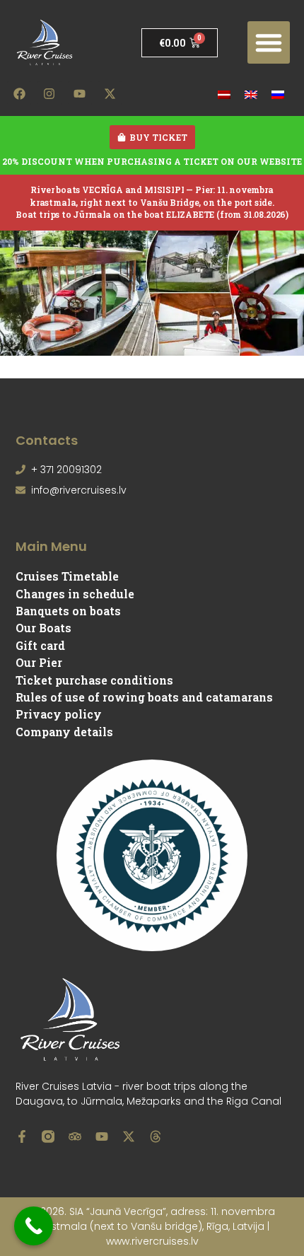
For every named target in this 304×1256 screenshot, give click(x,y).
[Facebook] (19, 93)
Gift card (40, 645)
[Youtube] (80, 93)
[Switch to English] (251, 93)
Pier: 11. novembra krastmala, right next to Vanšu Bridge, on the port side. (152, 196)
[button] (268, 42)
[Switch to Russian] (277, 93)
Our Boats (43, 627)
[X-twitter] (110, 93)
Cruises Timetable (67, 576)
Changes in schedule (75, 593)
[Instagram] (49, 93)
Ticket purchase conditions (94, 680)
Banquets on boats (68, 610)
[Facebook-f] (22, 1136)
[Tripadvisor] (75, 1136)
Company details (64, 731)
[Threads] (155, 1136)
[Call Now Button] (33, 1225)
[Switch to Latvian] (224, 93)
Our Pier (39, 662)
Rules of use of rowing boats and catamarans (144, 697)
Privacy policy (59, 713)
